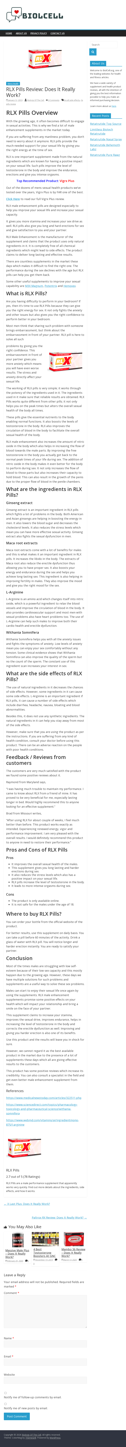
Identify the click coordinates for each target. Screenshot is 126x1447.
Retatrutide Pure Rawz (105, 155)
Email (8, 1356)
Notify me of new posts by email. (26, 1408)
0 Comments (53, 100)
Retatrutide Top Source (105, 124)
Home (9, 33)
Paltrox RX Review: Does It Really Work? (59, 1217)
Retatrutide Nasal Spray (106, 139)
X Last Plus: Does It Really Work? (27, 1204)
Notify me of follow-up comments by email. (32, 1397)
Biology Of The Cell (35, 100)
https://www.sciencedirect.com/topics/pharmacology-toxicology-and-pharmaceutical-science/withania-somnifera (42, 1109)
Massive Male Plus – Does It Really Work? (17, 1254)
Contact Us (58, 33)
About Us (21, 33)
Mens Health (13, 83)
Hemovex (69, 286)
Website (9, 1374)
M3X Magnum (34, 286)
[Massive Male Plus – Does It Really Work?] (17, 1234)
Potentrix (51, 286)
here (114, 106)
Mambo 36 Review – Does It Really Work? (73, 1252)
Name (9, 1338)
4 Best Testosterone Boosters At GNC (44, 1252)
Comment (11, 1293)
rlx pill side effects (72, 100)
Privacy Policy (38, 33)
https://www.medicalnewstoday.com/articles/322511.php (43, 1098)
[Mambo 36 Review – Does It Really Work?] (73, 1234)
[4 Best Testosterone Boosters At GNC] (45, 1234)
